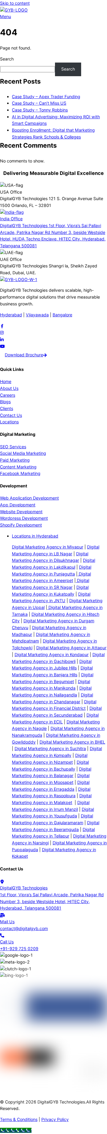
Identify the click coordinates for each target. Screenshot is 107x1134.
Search (7, 58)
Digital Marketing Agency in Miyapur (47, 546)
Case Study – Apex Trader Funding (46, 96)
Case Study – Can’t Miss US (39, 103)
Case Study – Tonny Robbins (40, 109)
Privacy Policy (55, 1119)
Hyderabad (11, 314)
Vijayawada (37, 314)
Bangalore (62, 314)
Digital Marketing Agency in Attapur (71, 647)
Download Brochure (24, 354)
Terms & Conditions (18, 1119)
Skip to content (15, 3)
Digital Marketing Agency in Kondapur (52, 654)
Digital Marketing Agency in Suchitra (50, 748)
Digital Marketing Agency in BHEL (72, 741)
